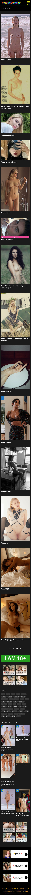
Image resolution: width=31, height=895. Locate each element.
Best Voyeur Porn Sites (22, 891)
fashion (10, 701)
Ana (8, 694)
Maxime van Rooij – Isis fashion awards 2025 (22, 739)
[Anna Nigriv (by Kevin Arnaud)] (15, 616)
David (17, 699)
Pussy (27, 711)
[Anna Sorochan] (15, 367)
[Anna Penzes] (15, 468)
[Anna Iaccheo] (15, 418)
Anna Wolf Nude (7, 240)
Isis (24, 704)
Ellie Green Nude (21, 765)
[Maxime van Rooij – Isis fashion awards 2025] (23, 730)
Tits (3, 716)
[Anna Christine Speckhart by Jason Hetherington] (15, 264)
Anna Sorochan (6, 391)
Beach (10, 696)
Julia (10, 706)
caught (23, 696)
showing (23, 714)
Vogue (19, 716)
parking (15, 711)
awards (24, 694)
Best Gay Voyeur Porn (20, 890)
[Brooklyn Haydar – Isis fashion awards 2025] (8, 735)
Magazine (4, 709)
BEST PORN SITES (21, 893)
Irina (20, 704)
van (14, 716)
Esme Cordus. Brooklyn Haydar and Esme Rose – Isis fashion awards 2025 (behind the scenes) (7, 783)
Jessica (4, 706)
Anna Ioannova (6, 213)
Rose (11, 714)
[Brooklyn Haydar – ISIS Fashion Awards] (23, 800)
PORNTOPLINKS (9, 890)
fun (10, 704)
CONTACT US (5, 888)
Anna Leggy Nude (7, 135)
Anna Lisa (4, 543)
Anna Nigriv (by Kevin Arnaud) (12, 640)
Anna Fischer (6, 60)
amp (3, 694)
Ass (18, 694)
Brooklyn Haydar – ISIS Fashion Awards (22, 814)
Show (16, 714)
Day (22, 699)
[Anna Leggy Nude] (15, 123)
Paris (9, 711)
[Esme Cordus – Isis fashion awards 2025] (8, 799)
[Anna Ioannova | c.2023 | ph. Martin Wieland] (15, 315)
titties (8, 716)
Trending (2, 398)
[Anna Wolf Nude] (15, 228)
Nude (3, 711)
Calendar (17, 696)
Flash (15, 701)
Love (25, 706)
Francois (4, 704)
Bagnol (4, 696)
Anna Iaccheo (6, 442)
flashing (22, 701)
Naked (22, 709)
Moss (17, 709)
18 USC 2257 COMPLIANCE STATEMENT (19, 888)
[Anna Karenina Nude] (15, 150)
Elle (27, 699)
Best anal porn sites (10, 893)
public (21, 711)
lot (20, 706)
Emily (3, 701)
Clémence (5, 699)
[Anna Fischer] (15, 36)
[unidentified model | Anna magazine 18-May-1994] (15, 84)
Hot (2, 726)
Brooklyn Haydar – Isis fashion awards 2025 (7, 749)
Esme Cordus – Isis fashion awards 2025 (7, 812)
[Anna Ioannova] (15, 189)
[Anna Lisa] (15, 518)
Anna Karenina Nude (8, 162)
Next (18, 648)
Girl (15, 704)
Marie (11, 709)
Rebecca (4, 714)
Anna (13, 694)
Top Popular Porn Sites (8, 891)
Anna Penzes (6, 491)
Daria (11, 699)
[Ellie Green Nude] (23, 758)
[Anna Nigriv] (15, 567)
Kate (15, 706)
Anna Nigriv (5, 589)
